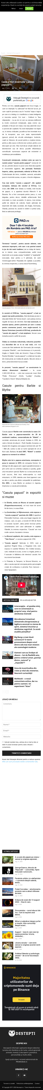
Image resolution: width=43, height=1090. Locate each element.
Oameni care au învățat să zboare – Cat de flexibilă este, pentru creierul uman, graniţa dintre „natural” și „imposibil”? (27, 657)
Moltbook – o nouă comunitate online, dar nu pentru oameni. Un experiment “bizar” (26, 682)
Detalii (21, 8)
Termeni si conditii (9, 1083)
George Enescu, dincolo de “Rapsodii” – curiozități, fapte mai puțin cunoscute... (27, 870)
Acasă (3, 53)
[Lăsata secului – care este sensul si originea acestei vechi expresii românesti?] (7, 945)
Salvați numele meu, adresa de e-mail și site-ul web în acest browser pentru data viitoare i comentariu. (20, 744)
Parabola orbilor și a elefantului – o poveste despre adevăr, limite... (27, 880)
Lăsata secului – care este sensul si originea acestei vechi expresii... (27, 945)
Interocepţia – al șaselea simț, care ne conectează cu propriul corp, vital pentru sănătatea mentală (27, 610)
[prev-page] (3, 691)
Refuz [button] (14, 8)
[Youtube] (24, 1075)
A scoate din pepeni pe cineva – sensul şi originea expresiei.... (27, 858)
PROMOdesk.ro (21, 1062)
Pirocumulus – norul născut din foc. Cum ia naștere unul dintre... (27, 912)
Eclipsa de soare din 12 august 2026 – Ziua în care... (27, 901)
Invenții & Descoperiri (13, 53)
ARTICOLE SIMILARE (11, 600)
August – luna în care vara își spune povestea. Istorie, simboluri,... (27, 934)
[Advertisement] (21, 28)
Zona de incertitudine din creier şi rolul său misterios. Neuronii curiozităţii (26, 670)
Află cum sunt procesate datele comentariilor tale (19, 762)
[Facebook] (18, 1075)
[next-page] (7, 691)
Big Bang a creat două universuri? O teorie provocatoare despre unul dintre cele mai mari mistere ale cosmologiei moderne (26, 642)
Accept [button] (29, 8)
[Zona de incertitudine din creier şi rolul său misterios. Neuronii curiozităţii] (7, 671)
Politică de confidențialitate (25, 1083)
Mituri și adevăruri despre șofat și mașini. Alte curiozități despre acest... (28, 923)
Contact (37, 1083)
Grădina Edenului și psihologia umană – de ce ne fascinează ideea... (27, 956)
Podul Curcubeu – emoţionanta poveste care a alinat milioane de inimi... (27, 891)
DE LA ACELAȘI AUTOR (28, 600)
